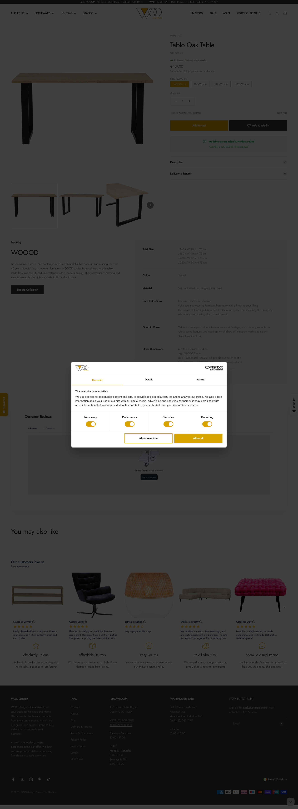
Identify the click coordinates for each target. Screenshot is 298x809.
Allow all (198, 438)
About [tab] (201, 379)
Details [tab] (149, 379)
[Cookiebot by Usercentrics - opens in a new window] (208, 368)
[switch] (130, 424)
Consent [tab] (97, 380)
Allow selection (148, 438)
